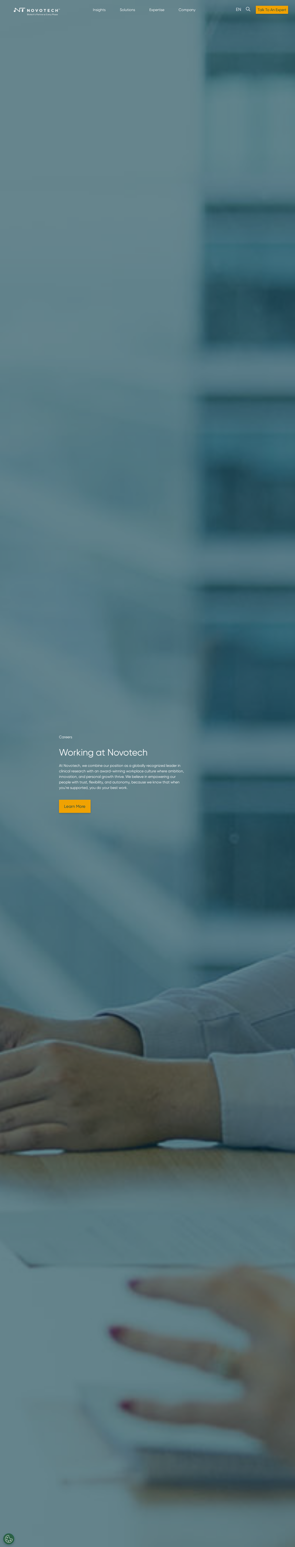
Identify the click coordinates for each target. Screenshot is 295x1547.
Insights (99, 10)
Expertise (156, 10)
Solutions (127, 10)
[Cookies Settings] (9, 1539)
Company (187, 10)
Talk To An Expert (272, 10)
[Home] (37, 12)
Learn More (75, 806)
